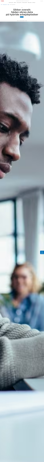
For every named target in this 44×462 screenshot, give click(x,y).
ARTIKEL (22, 7)
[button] (42, 252)
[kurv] (42, 1)
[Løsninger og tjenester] (27, 2)
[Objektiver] (16, 2)
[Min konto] (41, 1)
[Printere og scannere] (21, 2)
